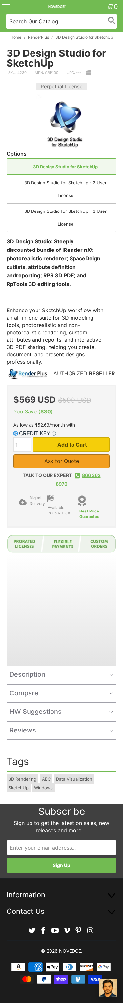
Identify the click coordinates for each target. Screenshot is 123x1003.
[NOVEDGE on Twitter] (32, 930)
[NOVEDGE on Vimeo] (67, 930)
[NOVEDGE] (57, 6)
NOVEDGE (70, 950)
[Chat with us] (108, 988)
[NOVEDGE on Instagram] (90, 930)
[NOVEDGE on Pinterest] (79, 930)
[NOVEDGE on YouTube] (55, 930)
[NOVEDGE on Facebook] (44, 930)
